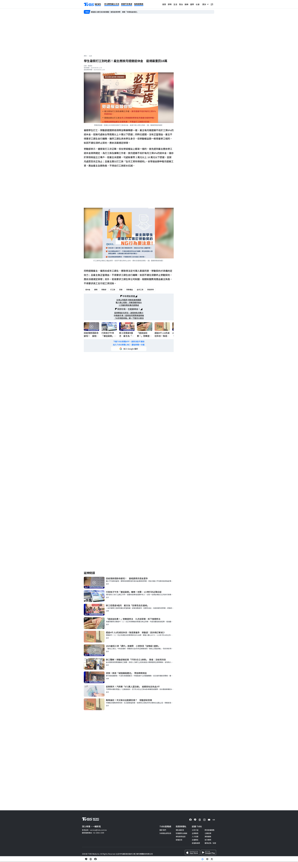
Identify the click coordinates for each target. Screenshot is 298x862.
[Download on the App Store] (192, 852)
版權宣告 (179, 840)
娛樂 (186, 4)
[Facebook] (190, 819)
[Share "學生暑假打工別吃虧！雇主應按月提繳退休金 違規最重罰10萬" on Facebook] (95, 859)
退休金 (87, 289)
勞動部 (103, 289)
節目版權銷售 (209, 830)
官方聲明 (208, 840)
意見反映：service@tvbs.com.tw (94, 830)
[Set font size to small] (202, 859)
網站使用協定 (181, 836)
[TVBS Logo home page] (92, 4)
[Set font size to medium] (207, 859)
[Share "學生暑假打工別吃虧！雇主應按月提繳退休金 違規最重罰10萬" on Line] (86, 859)
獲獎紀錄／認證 (210, 843)
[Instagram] (204, 819)
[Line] (195, 819)
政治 (181, 4)
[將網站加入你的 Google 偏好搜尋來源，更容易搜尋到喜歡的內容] (128, 348)
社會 (198, 4)
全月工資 (140, 289)
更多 (204, 4)
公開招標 (208, 833)
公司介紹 (195, 830)
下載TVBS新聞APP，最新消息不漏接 (128, 341)
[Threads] (199, 819)
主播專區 (195, 840)
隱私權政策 (180, 830)
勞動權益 (129, 289)
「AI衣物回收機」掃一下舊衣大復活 (129, 318)
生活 (175, 4)
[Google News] (213, 819)
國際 (192, 4)
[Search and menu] (212, 4)
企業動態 (195, 833)
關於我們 (162, 830)
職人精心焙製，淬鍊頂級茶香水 (129, 302)
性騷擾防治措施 (181, 833)
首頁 (164, 4)
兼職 (95, 289)
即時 (170, 4)
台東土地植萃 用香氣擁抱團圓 (128, 299)
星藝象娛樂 (196, 843)
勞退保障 (150, 289)
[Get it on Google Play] (208, 852)
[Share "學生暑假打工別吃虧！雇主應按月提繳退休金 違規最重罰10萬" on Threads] (91, 859)
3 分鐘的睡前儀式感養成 (129, 305)
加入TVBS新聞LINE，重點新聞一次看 (129, 344)
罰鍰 (120, 289)
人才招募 (195, 836)
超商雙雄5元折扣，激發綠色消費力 (128, 312)
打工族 (112, 289)
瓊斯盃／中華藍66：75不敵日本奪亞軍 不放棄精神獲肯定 (112, 12)
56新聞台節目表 (165, 833)
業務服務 (208, 836)
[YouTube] (209, 819)
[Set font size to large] (212, 859)
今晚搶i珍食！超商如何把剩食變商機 (129, 315)
